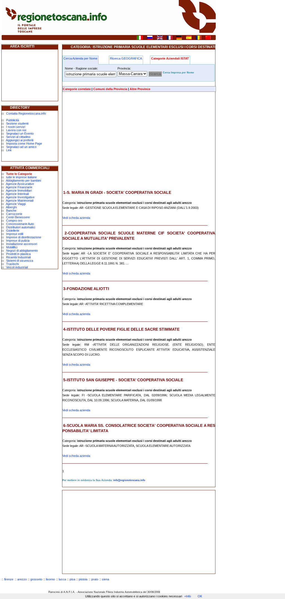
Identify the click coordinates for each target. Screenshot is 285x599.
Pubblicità (12, 120)
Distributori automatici (20, 227)
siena (105, 579)
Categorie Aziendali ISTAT (170, 58)
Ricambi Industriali (18, 257)
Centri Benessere (18, 217)
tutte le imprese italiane (21, 177)
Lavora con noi (16, 130)
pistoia (83, 579)
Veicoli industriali (17, 267)
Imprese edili (14, 234)
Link (9, 150)
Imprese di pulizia (18, 240)
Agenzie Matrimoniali (19, 200)
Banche (11, 210)
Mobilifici (11, 247)
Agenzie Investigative (20, 197)
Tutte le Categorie (19, 173)
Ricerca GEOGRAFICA (126, 58)
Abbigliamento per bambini (23, 180)
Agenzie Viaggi (16, 204)
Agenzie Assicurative (20, 183)
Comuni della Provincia (110, 89)
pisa (72, 579)
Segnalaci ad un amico (21, 146)
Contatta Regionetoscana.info (26, 113)
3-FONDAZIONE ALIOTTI (86, 288)
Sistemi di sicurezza (19, 260)
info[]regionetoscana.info (129, 480)
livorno (50, 579)
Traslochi (12, 264)
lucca (62, 579)
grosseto (36, 579)
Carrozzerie (14, 214)
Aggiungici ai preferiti (19, 140)
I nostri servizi (15, 126)
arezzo (22, 579)
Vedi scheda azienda (76, 217)
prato (94, 579)
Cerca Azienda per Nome (80, 58)
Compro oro (14, 220)
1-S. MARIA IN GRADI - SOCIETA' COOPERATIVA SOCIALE (117, 192)
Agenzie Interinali (17, 193)
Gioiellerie (12, 230)
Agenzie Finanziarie (19, 187)
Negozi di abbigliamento (22, 250)
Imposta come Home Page (24, 143)
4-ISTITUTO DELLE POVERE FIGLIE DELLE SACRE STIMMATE (121, 329)
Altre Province (140, 89)
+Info (187, 596)
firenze (8, 579)
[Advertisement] (109, 141)
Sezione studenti (17, 123)
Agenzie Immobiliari (19, 190)
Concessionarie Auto (20, 224)
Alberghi (11, 207)
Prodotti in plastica (18, 254)
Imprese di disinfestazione (23, 237)
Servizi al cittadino (18, 136)
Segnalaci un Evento (20, 133)
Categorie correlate (77, 89)
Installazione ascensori (21, 244)
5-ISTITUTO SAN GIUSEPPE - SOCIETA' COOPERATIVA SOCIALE (123, 380)
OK (200, 596)
